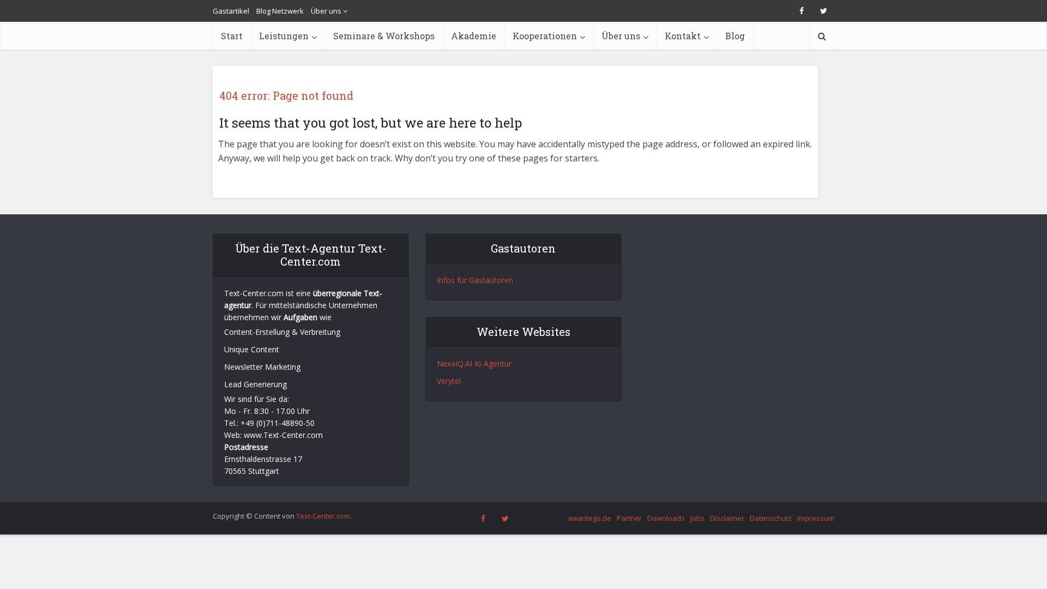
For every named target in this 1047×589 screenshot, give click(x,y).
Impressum (815, 518)
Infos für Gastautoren (475, 280)
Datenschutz (771, 518)
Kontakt (683, 35)
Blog (735, 35)
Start (232, 35)
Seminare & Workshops (384, 35)
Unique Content (251, 349)
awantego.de (589, 518)
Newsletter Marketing (262, 367)
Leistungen (284, 35)
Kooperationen (545, 35)
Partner (629, 518)
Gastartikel (231, 11)
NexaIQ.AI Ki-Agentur (474, 363)
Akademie (473, 35)
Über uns (326, 11)
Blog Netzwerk (280, 11)
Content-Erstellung (257, 332)
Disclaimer (727, 518)
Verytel (449, 381)
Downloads (666, 518)
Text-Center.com (323, 516)
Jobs (697, 518)
